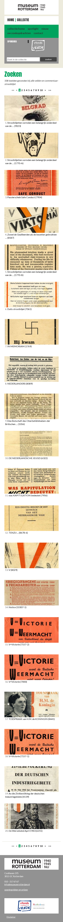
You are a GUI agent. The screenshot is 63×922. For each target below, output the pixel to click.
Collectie (23, 20)
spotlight (33, 28)
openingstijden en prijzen (16, 890)
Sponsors (12, 41)
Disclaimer (11, 917)
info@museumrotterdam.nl (17, 884)
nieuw (44, 28)
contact (38, 33)
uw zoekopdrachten (19, 33)
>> (49, 90)
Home (10, 20)
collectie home (16, 28)
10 (41, 90)
